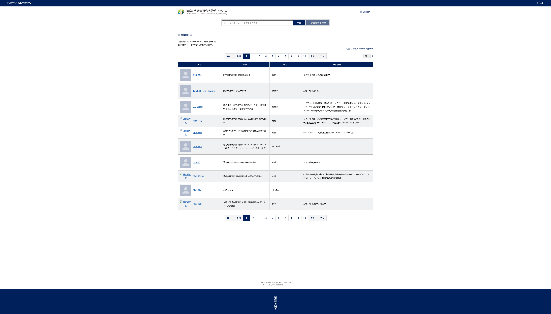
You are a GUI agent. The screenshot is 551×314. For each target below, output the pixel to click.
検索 (299, 23)
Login (541, 3)
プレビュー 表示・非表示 (362, 48)
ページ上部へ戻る (545, 283)
